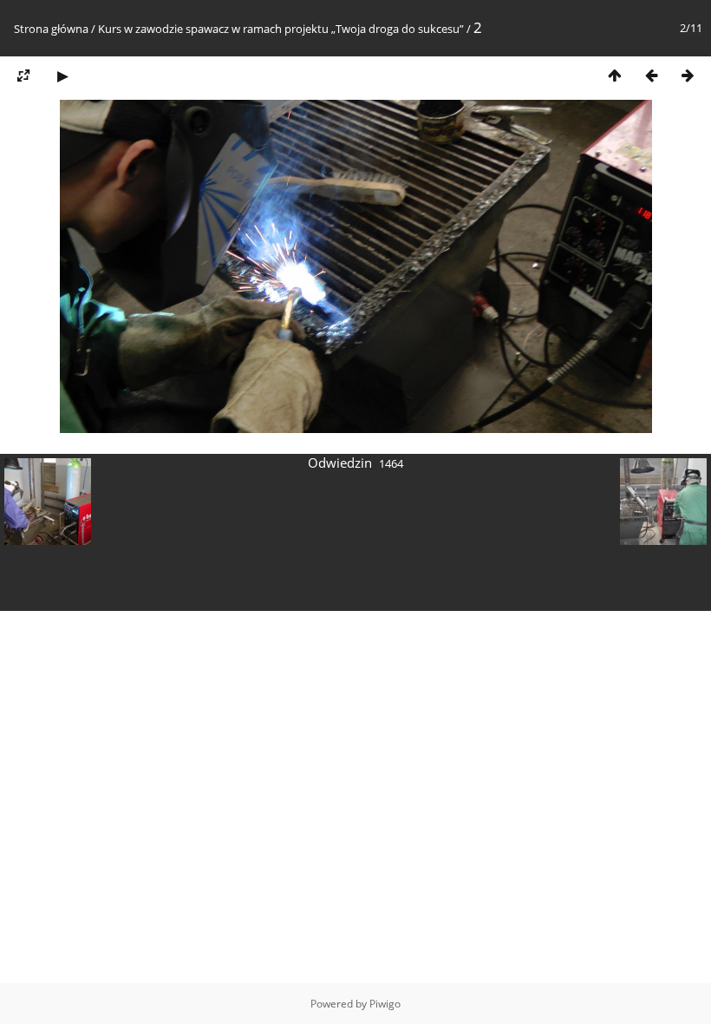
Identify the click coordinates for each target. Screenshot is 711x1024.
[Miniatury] (615, 75)
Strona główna (51, 28)
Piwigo (385, 1003)
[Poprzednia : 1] (651, 75)
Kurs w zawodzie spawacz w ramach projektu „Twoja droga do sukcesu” (281, 28)
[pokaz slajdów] (62, 75)
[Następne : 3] (687, 75)
